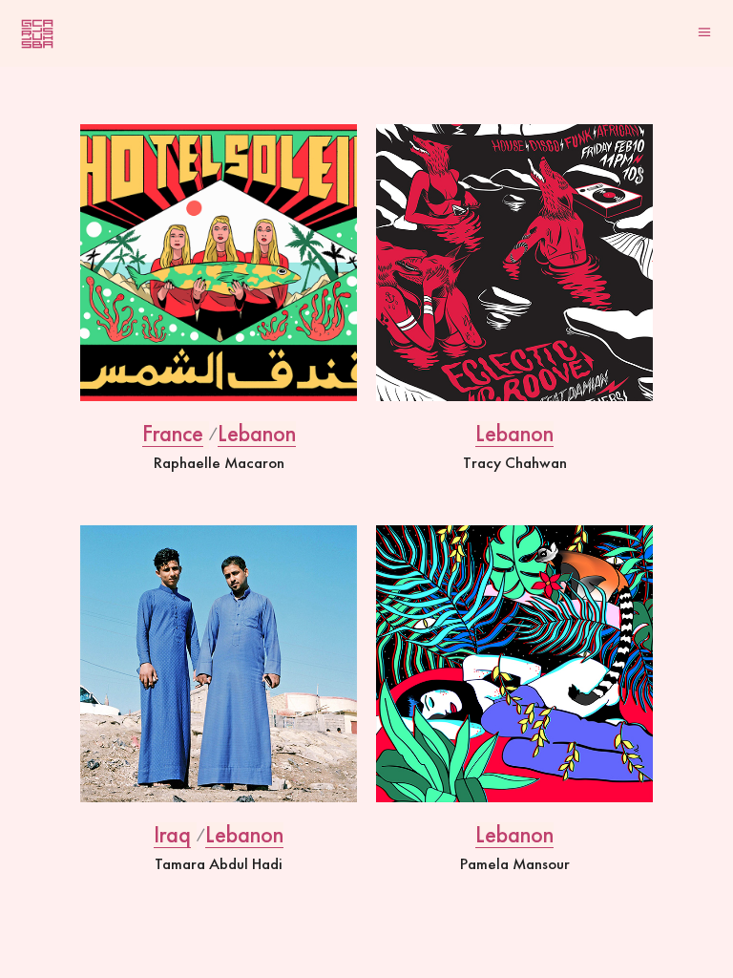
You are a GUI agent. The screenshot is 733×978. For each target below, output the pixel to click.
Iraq (172, 834)
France (172, 433)
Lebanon (257, 433)
